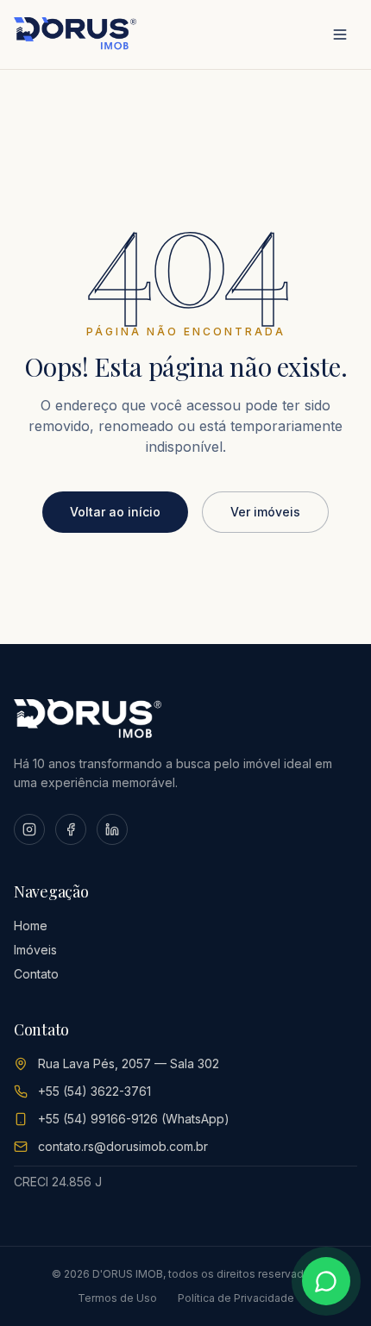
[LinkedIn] (112, 829)
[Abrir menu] (340, 34)
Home (30, 925)
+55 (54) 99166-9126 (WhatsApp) (134, 1118)
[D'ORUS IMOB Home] (75, 34)
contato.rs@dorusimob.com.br (123, 1146)
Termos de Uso (117, 1298)
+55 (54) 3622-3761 (94, 1091)
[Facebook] (70, 829)
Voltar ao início (115, 511)
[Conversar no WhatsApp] (326, 1281)
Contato (36, 973)
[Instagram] (29, 829)
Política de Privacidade (236, 1298)
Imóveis (35, 949)
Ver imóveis (265, 511)
